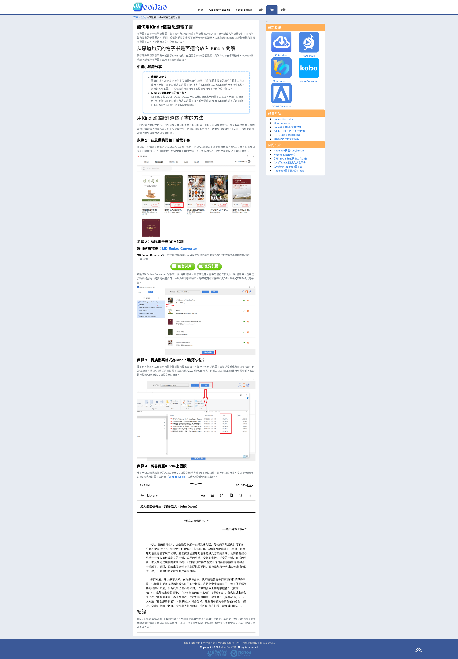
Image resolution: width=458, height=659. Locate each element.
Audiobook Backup (219, 9)
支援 (283, 9)
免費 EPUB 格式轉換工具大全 (290, 158)
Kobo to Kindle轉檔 (284, 154)
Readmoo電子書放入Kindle (289, 170)
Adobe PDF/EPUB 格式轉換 (289, 131)
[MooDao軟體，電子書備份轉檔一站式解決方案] (150, 12)
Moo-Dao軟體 (228, 647)
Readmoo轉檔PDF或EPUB (289, 150)
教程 (271, 9)
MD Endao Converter (179, 249)
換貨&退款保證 (225, 642)
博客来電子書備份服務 (286, 139)
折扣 (238, 642)
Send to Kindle (177, 476)
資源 (261, 9)
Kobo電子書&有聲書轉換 (287, 127)
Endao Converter (283, 119)
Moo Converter (282, 123)
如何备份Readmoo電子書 (288, 166)
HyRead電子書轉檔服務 (287, 135)
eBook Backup (244, 9)
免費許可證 (209, 642)
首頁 (200, 9)
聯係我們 (196, 642)
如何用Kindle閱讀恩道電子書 (290, 162)
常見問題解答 (250, 642)
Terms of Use (267, 642)
